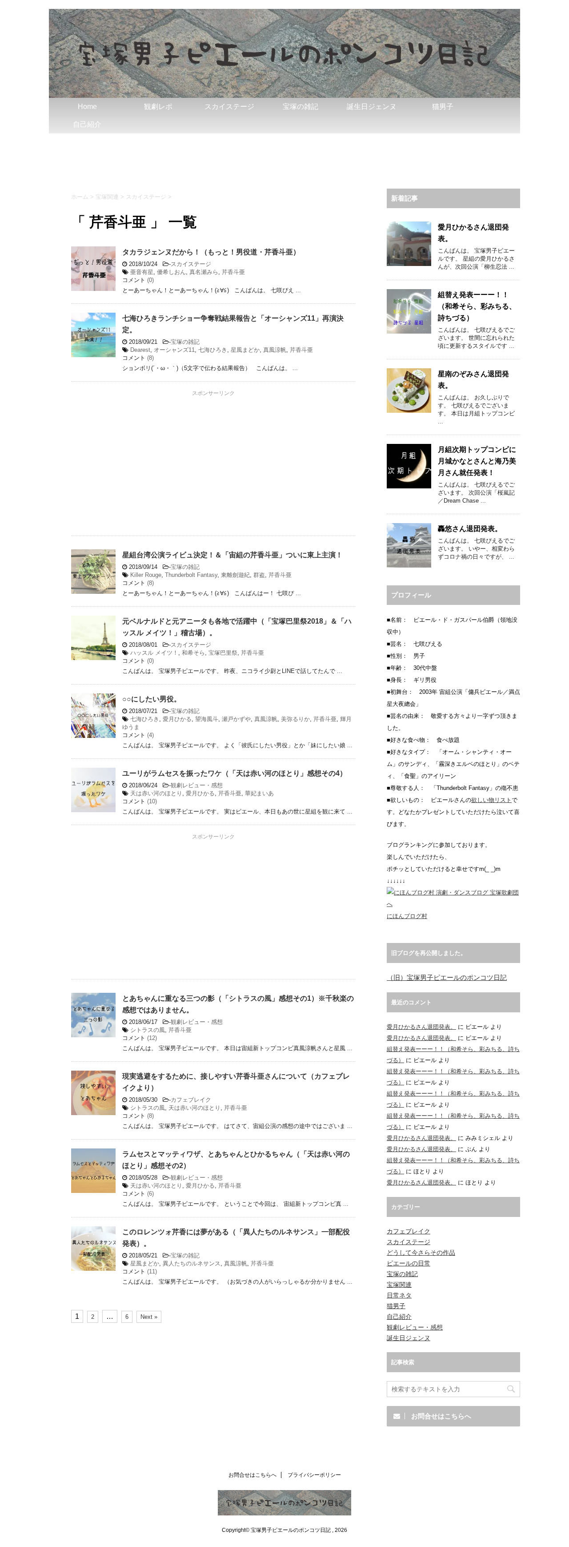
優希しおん (171, 272)
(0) (150, 280)
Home (87, 106)
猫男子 (442, 106)
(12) (152, 1038)
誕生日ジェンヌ (372, 106)
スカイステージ (229, 106)
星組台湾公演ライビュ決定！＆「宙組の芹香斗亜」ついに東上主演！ (232, 555)
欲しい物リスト (491, 800)
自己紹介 (87, 124)
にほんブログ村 (407, 916)
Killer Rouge (145, 575)
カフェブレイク (191, 1099)
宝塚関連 (399, 1284)
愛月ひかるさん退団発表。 (421, 1026)
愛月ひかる (177, 719)
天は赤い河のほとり (156, 793)
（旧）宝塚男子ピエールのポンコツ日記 (447, 977)
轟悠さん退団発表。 (470, 528)
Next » (148, 1316)
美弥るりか (295, 719)
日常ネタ (399, 1295)
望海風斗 (206, 719)
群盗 (259, 575)
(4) (150, 735)
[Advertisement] (284, 158)
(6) (150, 1193)
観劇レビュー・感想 (197, 785)
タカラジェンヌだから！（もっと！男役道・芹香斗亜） (211, 252)
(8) (150, 358)
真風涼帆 (274, 349)
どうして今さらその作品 (421, 1252)
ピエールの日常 (408, 1263)
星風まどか (245, 349)
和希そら (193, 652)
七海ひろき (212, 349)
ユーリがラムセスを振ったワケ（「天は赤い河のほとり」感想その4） (234, 773)
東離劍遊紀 (235, 575)
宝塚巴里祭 (222, 652)
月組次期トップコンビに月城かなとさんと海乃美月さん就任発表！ (477, 461)
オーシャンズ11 (174, 349)
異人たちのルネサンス (191, 1263)
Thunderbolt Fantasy (191, 575)
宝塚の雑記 (300, 106)
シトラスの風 (147, 1030)
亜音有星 (141, 272)
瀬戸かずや (236, 719)
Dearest (140, 349)
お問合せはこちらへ (252, 1475)
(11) (152, 1271)
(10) (152, 801)
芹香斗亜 (233, 272)
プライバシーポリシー (314, 1475)
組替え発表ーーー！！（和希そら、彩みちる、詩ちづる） (477, 306)
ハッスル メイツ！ (154, 652)
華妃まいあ (259, 793)
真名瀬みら (203, 272)
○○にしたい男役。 (151, 699)
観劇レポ (158, 106)
